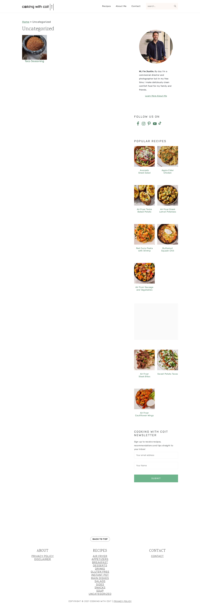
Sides (100, 584)
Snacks (100, 587)
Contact (157, 556)
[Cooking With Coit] (38, 9)
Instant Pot (100, 575)
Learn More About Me (156, 96)
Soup (100, 590)
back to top (100, 539)
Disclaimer (42, 559)
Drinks (100, 568)
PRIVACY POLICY (123, 601)
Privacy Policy (42, 556)
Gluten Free (100, 571)
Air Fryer (100, 556)
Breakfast (100, 562)
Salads (100, 581)
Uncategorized (100, 594)
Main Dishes (100, 578)
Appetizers (100, 559)
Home (25, 21)
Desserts (100, 565)
